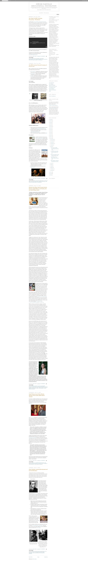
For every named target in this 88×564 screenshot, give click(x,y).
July (51, 146)
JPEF (46, 181)
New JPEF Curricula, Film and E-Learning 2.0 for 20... (54, 152)
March (52, 167)
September (52, 143)
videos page (38, 527)
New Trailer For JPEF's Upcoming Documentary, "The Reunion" (35, 19)
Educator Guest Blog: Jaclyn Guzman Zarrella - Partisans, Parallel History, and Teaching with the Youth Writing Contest (38, 189)
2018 (51, 129)
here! (46, 132)
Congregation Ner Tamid (32, 437)
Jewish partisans (42, 181)
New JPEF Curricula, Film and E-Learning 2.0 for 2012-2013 (38, 65)
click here (30, 403)
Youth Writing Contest (38, 464)
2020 (51, 126)
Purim (50, 91)
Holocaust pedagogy (41, 386)
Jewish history (41, 387)
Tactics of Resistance (33, 182)
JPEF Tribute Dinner (37, 59)
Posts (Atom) (34, 558)
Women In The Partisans (52, 89)
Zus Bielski (54, 107)
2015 (51, 133)
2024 (51, 122)
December (52, 139)
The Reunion (39, 182)
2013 (51, 136)
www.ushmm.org (41, 302)
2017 (51, 130)
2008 (51, 174)
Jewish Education (35, 387)
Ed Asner (37, 58)
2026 (51, 119)
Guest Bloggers (51, 83)
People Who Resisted (52, 85)
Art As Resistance (51, 82)
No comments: (42, 56)
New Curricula (33, 71)
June (51, 163)
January (52, 170)
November (52, 140)
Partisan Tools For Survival (53, 86)
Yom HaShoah (41, 388)
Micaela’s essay (31, 417)
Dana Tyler (34, 58)
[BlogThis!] (30, 57)
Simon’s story (36, 493)
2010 (51, 173)
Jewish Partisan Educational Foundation (44, 5)
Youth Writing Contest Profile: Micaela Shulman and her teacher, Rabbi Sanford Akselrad (37, 395)
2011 (33, 206)
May (51, 164)
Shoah (37, 388)
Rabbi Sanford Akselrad (33, 463)
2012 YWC (33, 462)
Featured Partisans (51, 88)
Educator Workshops (40, 180)
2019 (51, 128)
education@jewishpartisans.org (41, 128)
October (52, 142)
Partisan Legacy (44, 59)
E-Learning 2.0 (33, 73)
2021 (51, 125)
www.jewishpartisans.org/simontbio (37, 525)
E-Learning (34, 180)
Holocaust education (34, 181)
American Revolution (35, 551)
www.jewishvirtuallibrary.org (33, 302)
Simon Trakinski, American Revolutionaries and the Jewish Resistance (38, 470)
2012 (36, 206)
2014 (51, 135)
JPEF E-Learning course (39, 138)
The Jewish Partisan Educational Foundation (40, 21)
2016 (51, 132)
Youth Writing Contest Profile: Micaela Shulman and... (55, 158)
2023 (51, 123)
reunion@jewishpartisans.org (33, 54)
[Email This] (29, 57)
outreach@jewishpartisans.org (35, 131)
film (42, 296)
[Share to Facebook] (31, 57)
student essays (41, 463)
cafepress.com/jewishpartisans (53, 105)
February (52, 168)
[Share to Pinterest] (32, 57)
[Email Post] (46, 56)
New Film (32, 75)
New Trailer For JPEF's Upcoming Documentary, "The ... (55, 148)
